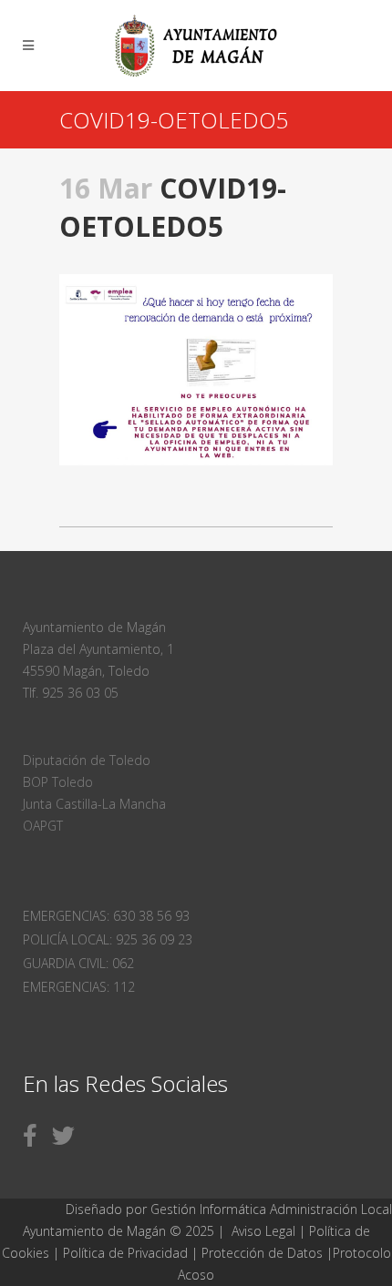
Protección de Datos (262, 1252)
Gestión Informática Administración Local (271, 1209)
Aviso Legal (263, 1231)
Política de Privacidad (127, 1252)
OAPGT (43, 825)
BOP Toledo (58, 782)
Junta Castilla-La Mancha (94, 803)
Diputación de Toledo (86, 760)
